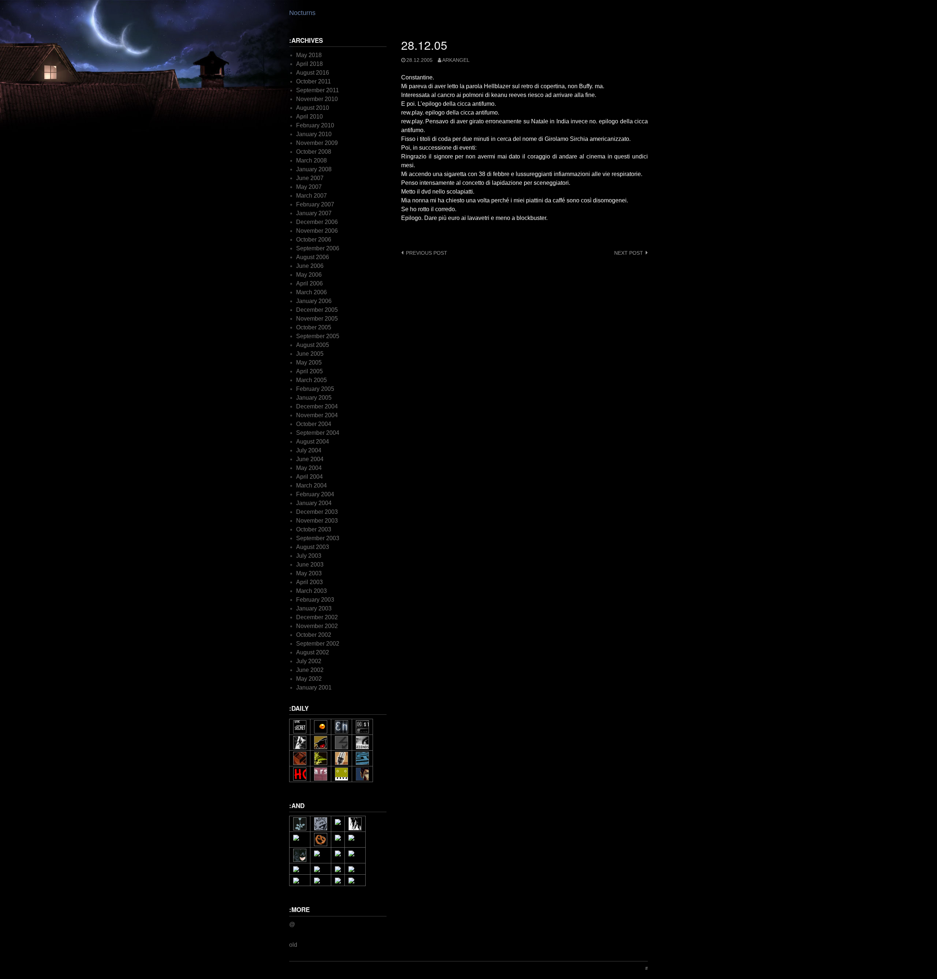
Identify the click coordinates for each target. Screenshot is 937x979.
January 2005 (314, 398)
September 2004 (317, 433)
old (293, 945)
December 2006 (317, 222)
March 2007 (311, 196)
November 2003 (317, 520)
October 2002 (313, 635)
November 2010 (317, 99)
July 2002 (308, 661)
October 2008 (313, 152)
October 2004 (313, 424)
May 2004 (309, 468)
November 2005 (317, 318)
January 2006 (314, 301)
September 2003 (317, 538)
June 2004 (310, 459)
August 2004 (312, 441)
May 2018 (309, 55)
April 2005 (309, 371)
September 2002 (317, 643)
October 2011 (313, 81)
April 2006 (309, 283)
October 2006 (313, 239)
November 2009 (317, 143)
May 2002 (309, 679)
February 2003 (315, 600)
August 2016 (312, 73)
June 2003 (310, 564)
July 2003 (308, 556)
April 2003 (309, 582)
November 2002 (317, 626)
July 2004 (308, 450)
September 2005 (317, 336)
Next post (628, 253)
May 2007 (309, 187)
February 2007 (315, 204)
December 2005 (317, 310)
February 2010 (315, 125)
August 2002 (312, 652)
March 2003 (311, 591)
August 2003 (312, 547)
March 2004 (311, 485)
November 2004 (317, 415)
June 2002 (310, 670)
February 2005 (315, 389)
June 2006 (310, 266)
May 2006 (309, 275)
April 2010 (309, 116)
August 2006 (312, 257)
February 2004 (315, 494)
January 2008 (314, 169)
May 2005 (309, 362)
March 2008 (311, 160)
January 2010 (314, 134)
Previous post (426, 253)
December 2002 (317, 617)
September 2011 (317, 90)
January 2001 (314, 687)
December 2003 (317, 512)
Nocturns (302, 12)
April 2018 (309, 64)
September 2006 (317, 248)
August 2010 (312, 108)
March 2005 (311, 380)
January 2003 (314, 608)
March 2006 (311, 292)
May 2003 (309, 573)
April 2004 (309, 477)
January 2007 (314, 213)
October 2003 (313, 529)
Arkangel (456, 60)
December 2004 (317, 406)
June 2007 (310, 178)
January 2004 (314, 503)
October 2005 (313, 327)
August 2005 (312, 345)
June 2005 (310, 354)
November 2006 (317, 231)
